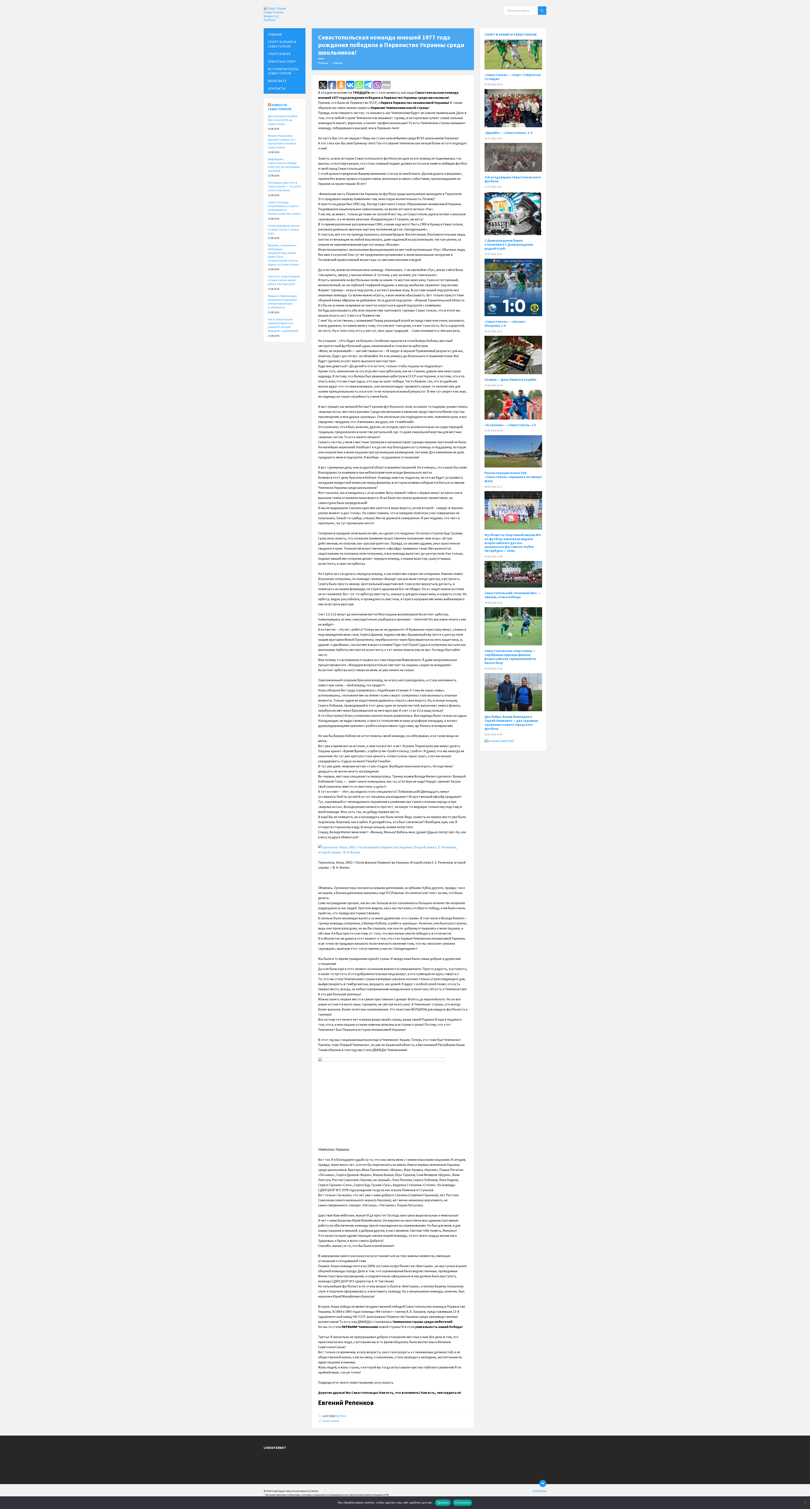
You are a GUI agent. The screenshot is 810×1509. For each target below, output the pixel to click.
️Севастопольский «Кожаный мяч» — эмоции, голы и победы (513, 595)
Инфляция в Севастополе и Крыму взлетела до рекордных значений (284, 165)
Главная (323, 63)
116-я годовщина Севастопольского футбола (513, 179)
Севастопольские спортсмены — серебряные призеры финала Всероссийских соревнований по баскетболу (510, 657)
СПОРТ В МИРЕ (279, 54)
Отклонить (462, 1502)
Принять (443, 1502)
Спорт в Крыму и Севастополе (511, 34)
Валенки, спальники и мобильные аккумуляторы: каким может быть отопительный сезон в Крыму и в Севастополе (283, 254)
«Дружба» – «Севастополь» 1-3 (508, 133)
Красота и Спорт (282, 61)
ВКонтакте (277, 81)
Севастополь (330, 1421)
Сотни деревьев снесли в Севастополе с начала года (284, 229)
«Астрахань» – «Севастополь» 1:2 (510, 425)
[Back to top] (542, 1483)
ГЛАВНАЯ (275, 34)
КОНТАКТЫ (277, 88)
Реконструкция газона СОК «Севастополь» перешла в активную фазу (513, 477)
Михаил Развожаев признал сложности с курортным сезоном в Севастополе (282, 141)
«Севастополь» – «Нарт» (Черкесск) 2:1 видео (513, 77)
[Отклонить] (805, 1503)
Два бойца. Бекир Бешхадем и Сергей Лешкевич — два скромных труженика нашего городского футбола (511, 723)
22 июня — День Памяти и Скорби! (510, 380)
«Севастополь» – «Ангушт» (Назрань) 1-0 (505, 324)
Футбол (341, 1416)
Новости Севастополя (279, 107)
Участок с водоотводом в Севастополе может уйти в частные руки (284, 280)
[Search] (542, 10)
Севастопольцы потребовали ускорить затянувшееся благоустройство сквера (284, 208)
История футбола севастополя (283, 71)
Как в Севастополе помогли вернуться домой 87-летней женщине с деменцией (283, 325)
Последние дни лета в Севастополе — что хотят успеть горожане (284, 186)
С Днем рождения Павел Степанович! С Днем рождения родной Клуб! (509, 244)
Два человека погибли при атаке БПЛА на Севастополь (282, 120)
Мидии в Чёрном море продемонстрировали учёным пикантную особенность (282, 301)
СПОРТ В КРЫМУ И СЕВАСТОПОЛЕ (282, 44)
